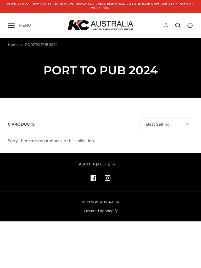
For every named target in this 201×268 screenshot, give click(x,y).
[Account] (166, 25)
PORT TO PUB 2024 (41, 44)
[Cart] (190, 25)
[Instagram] (107, 178)
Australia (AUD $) (94, 164)
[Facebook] (93, 178)
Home (13, 44)
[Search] (178, 25)
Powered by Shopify (101, 211)
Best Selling (158, 124)
